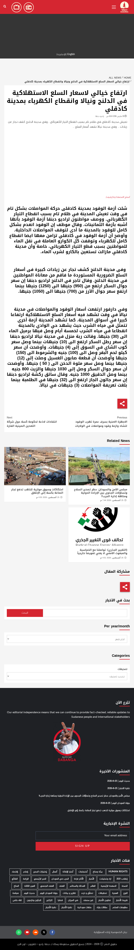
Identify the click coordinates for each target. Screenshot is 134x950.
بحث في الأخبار (117, 600)
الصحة (125, 886)
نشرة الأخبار (66, 907)
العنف (62, 886)
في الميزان (73, 900)
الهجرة (115, 893)
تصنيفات (122, 669)
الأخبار (91, 879)
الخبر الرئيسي (40, 879)
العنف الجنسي (47, 886)
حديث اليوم (29, 893)
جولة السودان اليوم (49, 893)
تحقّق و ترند (87, 893)
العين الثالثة (29, 886)
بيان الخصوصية (119, 932)
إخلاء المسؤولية (102, 932)
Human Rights (118, 872)
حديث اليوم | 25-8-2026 (118, 781)
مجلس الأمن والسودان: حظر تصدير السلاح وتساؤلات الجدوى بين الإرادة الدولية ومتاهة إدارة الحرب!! (100, 493)
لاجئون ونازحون (34, 900)
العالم (92, 886)
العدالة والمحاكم (77, 886)
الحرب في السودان (60, 879)
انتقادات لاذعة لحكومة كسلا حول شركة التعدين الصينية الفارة (32, 421)
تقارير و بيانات (69, 893)
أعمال (54, 872)
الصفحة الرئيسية (108, 886)
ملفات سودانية (84, 907)
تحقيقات (102, 893)
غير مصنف (88, 900)
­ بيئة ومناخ (98, 872)
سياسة (15, 893)
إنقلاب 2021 (122, 879)
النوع (125, 893)
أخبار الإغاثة (67, 872)
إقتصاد (15, 872)
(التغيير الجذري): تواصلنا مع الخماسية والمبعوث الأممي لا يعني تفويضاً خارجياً (102, 551)
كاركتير (49, 900)
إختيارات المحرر (40, 872)
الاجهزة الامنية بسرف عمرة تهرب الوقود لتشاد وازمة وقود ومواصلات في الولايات (101, 421)
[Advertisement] (67, 24)
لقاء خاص (17, 900)
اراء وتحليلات (105, 879)
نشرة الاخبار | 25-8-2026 (118, 788)
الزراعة (26, 879)
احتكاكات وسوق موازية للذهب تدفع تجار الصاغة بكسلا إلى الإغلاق (37, 491)
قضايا (60, 900)
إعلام (25, 872)
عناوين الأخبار (104, 900)
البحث (25, 613)
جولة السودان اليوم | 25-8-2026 (115, 803)
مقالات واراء (102, 907)
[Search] (5, 6)
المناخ (16, 886)
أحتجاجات (83, 872)
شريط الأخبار (122, 900)
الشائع (15, 879)
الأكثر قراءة (79, 879)
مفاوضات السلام (120, 907)
